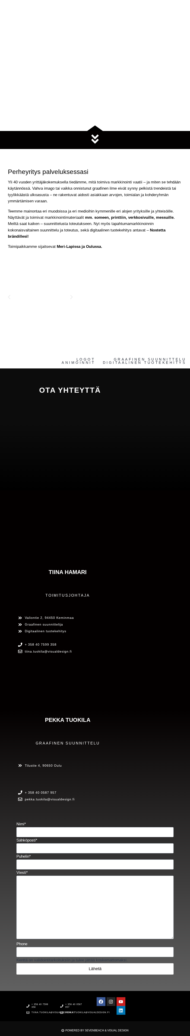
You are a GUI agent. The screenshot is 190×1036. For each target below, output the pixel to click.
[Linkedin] (121, 1010)
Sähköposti (26, 840)
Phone (21, 944)
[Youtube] (121, 1001)
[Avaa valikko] (178, 5)
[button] (9, 297)
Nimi (21, 824)
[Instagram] (111, 1001)
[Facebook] (101, 1001)
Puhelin (23, 856)
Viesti (22, 872)
